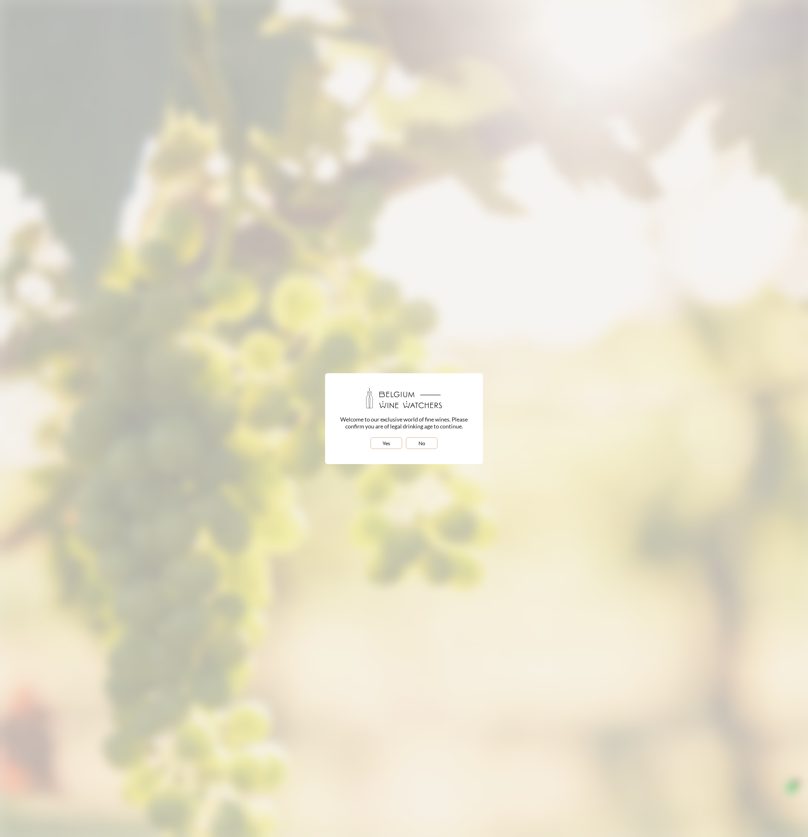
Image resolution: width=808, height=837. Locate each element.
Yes (386, 443)
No (422, 443)
